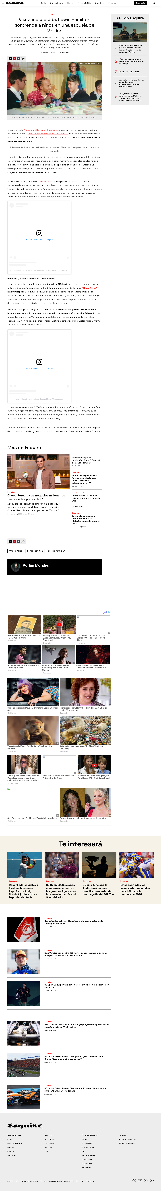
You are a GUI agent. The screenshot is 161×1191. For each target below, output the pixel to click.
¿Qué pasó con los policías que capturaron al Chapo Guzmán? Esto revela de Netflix (131, 48)
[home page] (15, 3)
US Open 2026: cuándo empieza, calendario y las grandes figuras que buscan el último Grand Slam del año (61, 891)
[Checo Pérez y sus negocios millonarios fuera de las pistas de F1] (38, 471)
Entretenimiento (56, 3)
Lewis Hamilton (35, 550)
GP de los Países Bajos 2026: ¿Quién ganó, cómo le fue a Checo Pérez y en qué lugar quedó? (73, 1057)
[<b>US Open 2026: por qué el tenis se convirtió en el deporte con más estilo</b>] (23, 993)
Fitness (70, 3)
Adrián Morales (63, 52)
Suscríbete (140, 3)
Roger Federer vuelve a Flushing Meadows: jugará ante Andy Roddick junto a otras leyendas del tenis (23, 891)
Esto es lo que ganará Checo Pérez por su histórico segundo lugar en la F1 (86, 520)
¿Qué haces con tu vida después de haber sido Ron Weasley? (131, 61)
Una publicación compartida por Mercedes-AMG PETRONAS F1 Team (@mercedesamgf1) (43, 270)
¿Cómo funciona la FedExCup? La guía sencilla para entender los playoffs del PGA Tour (99, 889)
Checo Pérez (15, 550)
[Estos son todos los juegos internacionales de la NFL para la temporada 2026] (136, 865)
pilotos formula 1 (56, 550)
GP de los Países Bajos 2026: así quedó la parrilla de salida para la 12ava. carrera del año (75, 1089)
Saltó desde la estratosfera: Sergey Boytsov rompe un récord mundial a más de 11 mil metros (76, 1025)
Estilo (43, 3)
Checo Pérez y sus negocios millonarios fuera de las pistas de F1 (36, 497)
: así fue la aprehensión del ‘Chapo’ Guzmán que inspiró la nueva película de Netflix (130, 97)
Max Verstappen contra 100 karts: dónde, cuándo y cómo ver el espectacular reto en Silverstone (76, 954)
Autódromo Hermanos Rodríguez (41, 130)
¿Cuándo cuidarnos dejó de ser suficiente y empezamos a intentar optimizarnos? (131, 83)
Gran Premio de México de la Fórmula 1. (48, 133)
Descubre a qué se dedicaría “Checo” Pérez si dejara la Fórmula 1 (86, 460)
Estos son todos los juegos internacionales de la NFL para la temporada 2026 (135, 889)
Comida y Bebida (84, 3)
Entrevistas (99, 3)
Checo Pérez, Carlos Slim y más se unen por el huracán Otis (86, 498)
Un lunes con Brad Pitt (129, 72)
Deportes (112, 3)
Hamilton (44, 181)
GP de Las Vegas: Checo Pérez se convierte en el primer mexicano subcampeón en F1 (84, 479)
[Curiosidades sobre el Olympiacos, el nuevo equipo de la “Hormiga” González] (23, 929)
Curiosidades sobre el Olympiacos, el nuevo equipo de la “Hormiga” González (73, 922)
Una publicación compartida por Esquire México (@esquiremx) (39, 399)
